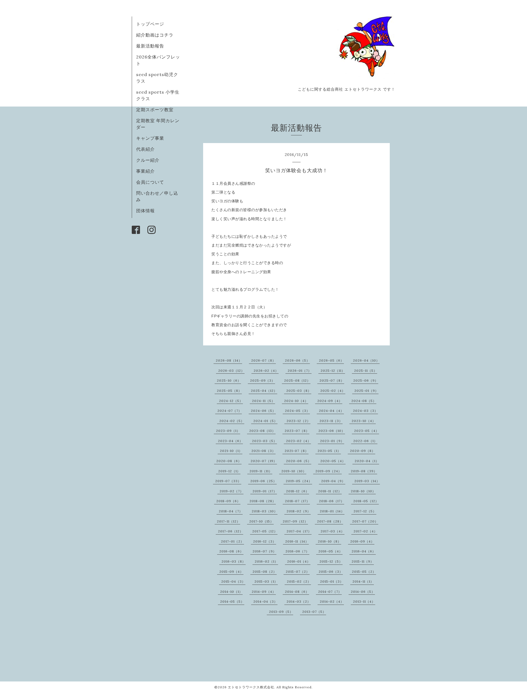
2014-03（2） (299, 601)
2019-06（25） (263, 481)
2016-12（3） (264, 541)
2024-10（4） (296, 401)
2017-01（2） (232, 541)
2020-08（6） (229, 461)
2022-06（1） (365, 441)
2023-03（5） (264, 441)
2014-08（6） (297, 591)
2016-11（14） (297, 541)
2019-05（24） (299, 481)
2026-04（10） (366, 360)
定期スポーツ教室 (154, 109)
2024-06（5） (263, 411)
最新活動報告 (150, 46)
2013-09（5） (281, 612)
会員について (150, 182)
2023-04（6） (230, 441)
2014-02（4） (332, 601)
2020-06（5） (298, 461)
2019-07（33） (228, 481)
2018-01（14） (332, 511)
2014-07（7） (330, 591)
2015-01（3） (331, 581)
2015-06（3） (331, 571)
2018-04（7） (231, 511)
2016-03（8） (234, 561)
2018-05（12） (366, 501)
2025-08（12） (297, 380)
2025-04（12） (264, 391)
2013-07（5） (314, 612)
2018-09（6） (228, 501)
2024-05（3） (297, 411)
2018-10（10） (363, 491)
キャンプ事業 (150, 138)
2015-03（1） (266, 581)
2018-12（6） (297, 491)
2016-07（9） (264, 551)
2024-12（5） (231, 401)
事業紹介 (145, 171)
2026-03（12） (231, 370)
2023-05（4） (366, 431)
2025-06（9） (365, 380)
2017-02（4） (365, 531)
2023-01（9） (332, 441)
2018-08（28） (263, 501)
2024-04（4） (331, 411)
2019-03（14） (367, 481)
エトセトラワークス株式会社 (251, 687)
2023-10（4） (364, 421)
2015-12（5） (331, 561)
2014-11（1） (363, 581)
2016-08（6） (231, 551)
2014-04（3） (265, 601)
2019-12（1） (229, 471)
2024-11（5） (263, 401)
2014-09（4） (264, 591)
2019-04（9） (333, 481)
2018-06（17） (331, 501)
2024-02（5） (231, 421)
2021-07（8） (297, 451)
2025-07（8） (331, 380)
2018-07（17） (297, 501)
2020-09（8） (362, 451)
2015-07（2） (298, 571)
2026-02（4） (266, 370)
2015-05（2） (364, 571)
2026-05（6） (331, 360)
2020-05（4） (333, 461)
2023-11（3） (331, 421)
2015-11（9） (363, 561)
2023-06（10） (331, 431)
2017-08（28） (330, 521)
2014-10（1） (231, 591)
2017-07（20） (365, 521)
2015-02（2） (299, 581)
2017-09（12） (295, 521)
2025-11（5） (365, 370)
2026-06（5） (297, 360)
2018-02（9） (299, 511)
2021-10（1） (231, 451)
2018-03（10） (264, 511)
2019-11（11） (261, 471)
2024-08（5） (363, 401)
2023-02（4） (298, 441)
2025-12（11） (333, 370)
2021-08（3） (263, 451)
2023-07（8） (297, 431)
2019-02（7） (231, 491)
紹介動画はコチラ (154, 35)
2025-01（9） (366, 391)
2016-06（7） (297, 551)
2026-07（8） (263, 360)
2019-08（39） (364, 471)
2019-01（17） (265, 491)
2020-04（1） (367, 461)
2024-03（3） (365, 411)
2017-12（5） (365, 511)
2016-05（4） (330, 551)
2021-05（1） (329, 451)
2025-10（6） (229, 380)
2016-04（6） (364, 551)
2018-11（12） (330, 491)
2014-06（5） (363, 591)
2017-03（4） (332, 531)
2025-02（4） (332, 391)
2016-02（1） (266, 561)
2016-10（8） (329, 541)
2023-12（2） (298, 421)
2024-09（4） (329, 401)
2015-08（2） (265, 571)
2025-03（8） (298, 391)
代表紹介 (145, 149)
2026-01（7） (300, 370)
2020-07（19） (264, 461)
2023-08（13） (262, 431)
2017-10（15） (261, 521)
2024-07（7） (229, 411)
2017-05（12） (264, 531)
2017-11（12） (228, 521)
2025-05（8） (229, 391)
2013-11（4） (364, 601)
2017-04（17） (299, 531)
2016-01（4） (298, 561)
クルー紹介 (147, 160)
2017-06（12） (230, 531)
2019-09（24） (328, 471)
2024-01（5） (265, 421)
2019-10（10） (293, 471)
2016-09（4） (362, 541)
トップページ (150, 24)
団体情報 (145, 210)
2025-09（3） (262, 380)
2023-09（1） (228, 431)
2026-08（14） (229, 360)
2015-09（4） (231, 571)
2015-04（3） (233, 581)
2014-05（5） (232, 601)
